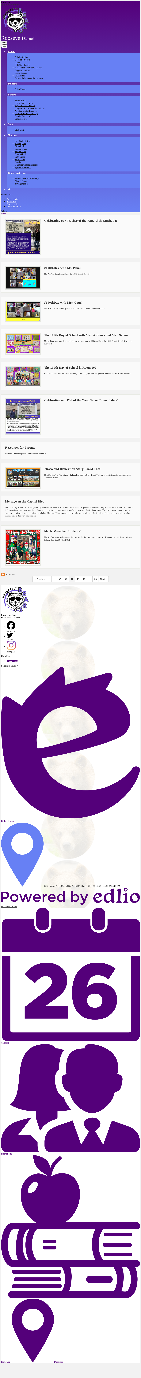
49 (84, 579)
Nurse (17, 62)
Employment (12, 661)
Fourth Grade (21, 154)
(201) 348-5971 (95, 886)
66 (95, 579)
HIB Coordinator (22, 65)
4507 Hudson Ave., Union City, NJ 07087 (62, 886)
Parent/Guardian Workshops (27, 178)
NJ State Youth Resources (26, 111)
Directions (58, 1362)
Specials (18, 162)
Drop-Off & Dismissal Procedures (29, 108)
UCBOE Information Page (26, 113)
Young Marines (21, 184)
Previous (40, 579)
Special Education (23, 167)
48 (78, 579)
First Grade (20, 146)
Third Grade (20, 151)
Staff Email (11, 201)
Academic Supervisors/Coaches (28, 68)
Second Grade (21, 149)
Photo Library (21, 181)
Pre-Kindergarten (22, 141)
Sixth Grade (20, 159)
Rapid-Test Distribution (25, 105)
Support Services (22, 70)
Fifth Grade (20, 157)
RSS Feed (10, 574)
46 (66, 579)
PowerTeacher (13, 204)
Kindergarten (20, 143)
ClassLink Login (14, 206)
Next (102, 579)
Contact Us (20, 75)
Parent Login (12, 199)
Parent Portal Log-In (24, 103)
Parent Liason (21, 73)
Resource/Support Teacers (26, 165)
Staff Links (20, 130)
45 (60, 579)
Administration (21, 57)
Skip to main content (10, 5)
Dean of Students (22, 60)
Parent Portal (20, 100)
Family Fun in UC (23, 116)
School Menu (21, 89)
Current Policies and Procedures (29, 78)
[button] (11, 51)
